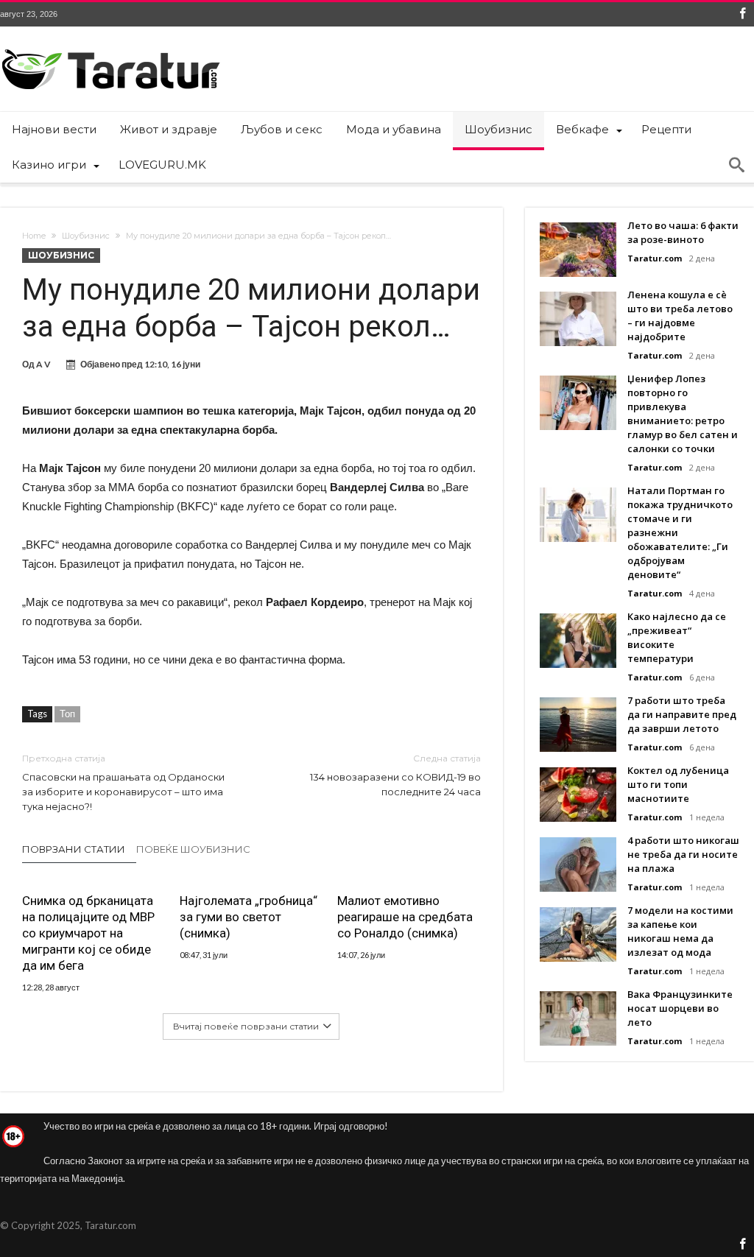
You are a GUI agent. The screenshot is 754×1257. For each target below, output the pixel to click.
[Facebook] (742, 14)
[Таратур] (110, 48)
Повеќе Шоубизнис (193, 849)
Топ (67, 713)
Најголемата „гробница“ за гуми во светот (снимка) (248, 916)
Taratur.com (654, 258)
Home (34, 235)
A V (43, 364)
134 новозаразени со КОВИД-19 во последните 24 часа (395, 775)
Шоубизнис (86, 235)
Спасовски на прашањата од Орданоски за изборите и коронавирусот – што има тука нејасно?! (123, 782)
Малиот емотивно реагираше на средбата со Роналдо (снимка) (405, 916)
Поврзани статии (73, 849)
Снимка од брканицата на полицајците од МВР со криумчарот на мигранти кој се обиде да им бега (88, 933)
